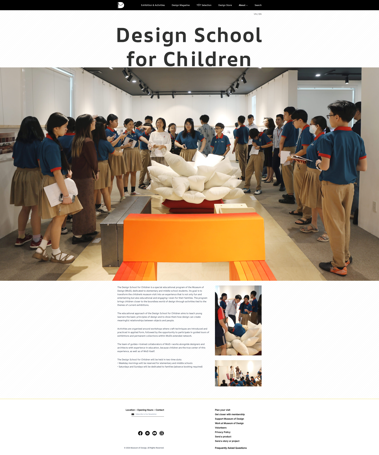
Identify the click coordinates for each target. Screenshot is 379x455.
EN (260, 14)
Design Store (225, 5)
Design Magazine (181, 5)
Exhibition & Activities (153, 5)
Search (258, 5)
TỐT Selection (204, 5)
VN (255, 14)
